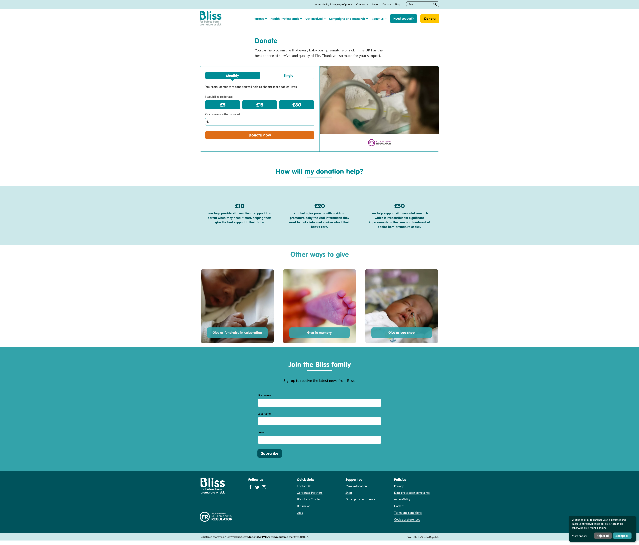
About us (378, 18)
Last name (264, 413)
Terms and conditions (408, 512)
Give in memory (319, 332)
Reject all (603, 536)
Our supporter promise (360, 499)
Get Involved (314, 18)
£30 (296, 105)
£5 (222, 105)
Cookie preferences (407, 519)
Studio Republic (430, 537)
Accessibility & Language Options (333, 4)
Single (288, 75)
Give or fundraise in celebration (237, 332)
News (375, 4)
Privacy (399, 485)
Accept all (622, 536)
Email (260, 432)
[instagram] (264, 487)
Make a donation (356, 485)
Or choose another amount (222, 114)
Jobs (300, 512)
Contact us (362, 4)
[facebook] (250, 487)
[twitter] (257, 487)
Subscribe (269, 453)
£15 (259, 105)
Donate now (260, 135)
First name (264, 395)
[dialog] (602, 529)
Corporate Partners (309, 492)
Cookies (399, 505)
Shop (397, 4)
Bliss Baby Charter (309, 499)
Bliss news (303, 505)
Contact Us (304, 485)
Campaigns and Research (347, 18)
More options (579, 535)
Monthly (232, 75)
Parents (258, 18)
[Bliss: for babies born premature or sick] (210, 18)
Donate (386, 4)
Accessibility (402, 499)
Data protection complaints (412, 492)
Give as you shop (401, 332)
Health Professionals (284, 18)
